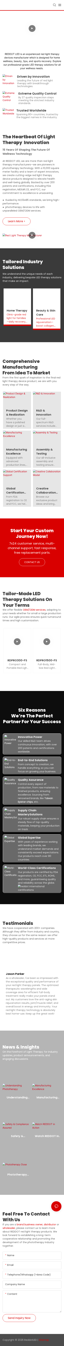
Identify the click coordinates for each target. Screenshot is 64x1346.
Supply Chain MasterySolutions (30, 812)
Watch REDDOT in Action (47, 1136)
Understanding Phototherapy (17, 1098)
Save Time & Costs (33, 20)
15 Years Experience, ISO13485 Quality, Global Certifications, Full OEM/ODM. (33, 37)
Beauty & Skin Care (45, 313)
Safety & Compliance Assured (17, 1136)
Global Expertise (29, 838)
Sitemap (44, 1340)
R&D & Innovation (43, 413)
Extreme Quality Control (37, 93)
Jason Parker (15, 974)
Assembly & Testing (44, 452)
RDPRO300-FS (17, 660)
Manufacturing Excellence (16, 452)
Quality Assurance (31, 780)
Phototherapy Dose (17, 1175)
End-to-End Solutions (33, 760)
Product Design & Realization (17, 413)
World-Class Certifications (37, 868)
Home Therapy (17, 311)
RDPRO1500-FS (46, 660)
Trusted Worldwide (31, 110)
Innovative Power (30, 737)
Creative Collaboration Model (46, 491)
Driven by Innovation (33, 76)
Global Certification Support (15, 491)
